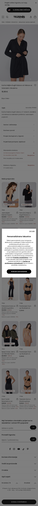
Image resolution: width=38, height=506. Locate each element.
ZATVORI (32, 231)
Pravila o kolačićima (20, 257)
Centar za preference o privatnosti (17, 262)
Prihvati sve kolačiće (19, 271)
